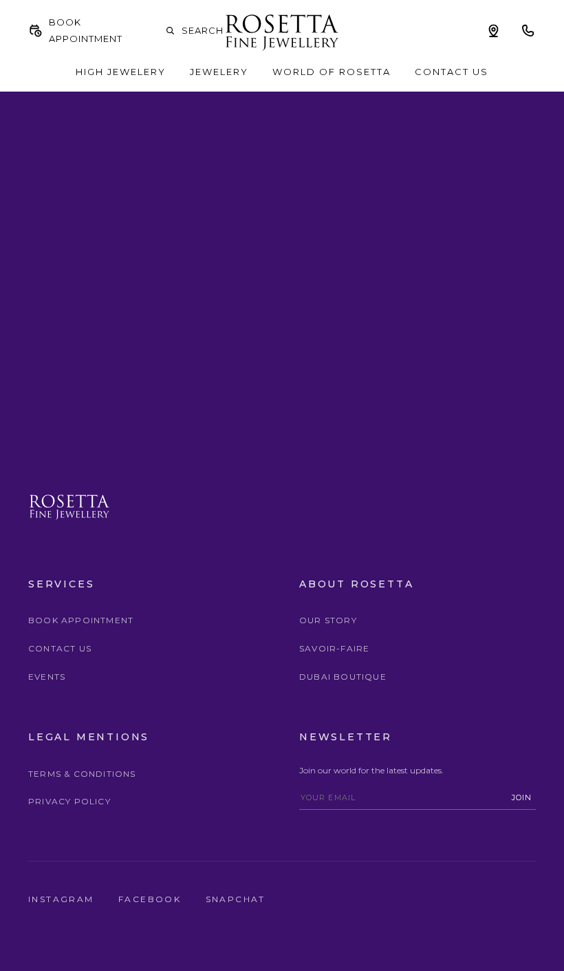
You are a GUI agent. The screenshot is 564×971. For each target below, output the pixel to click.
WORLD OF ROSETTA (331, 71)
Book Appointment (80, 620)
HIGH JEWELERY (121, 71)
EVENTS (46, 676)
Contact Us (59, 648)
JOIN (522, 797)
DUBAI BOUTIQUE (343, 676)
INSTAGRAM (63, 899)
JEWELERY (219, 71)
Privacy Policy (69, 801)
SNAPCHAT (235, 899)
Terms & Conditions (82, 774)
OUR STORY (328, 620)
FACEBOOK (151, 899)
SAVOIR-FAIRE (334, 648)
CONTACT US (451, 71)
